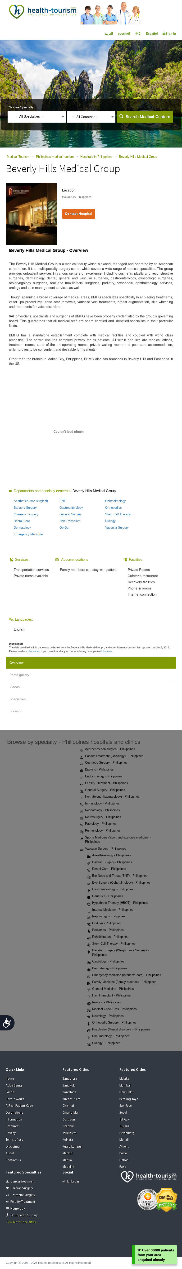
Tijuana (124, 1126)
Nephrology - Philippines (108, 916)
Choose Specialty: (21, 107)
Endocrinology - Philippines (103, 776)
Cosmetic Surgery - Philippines (106, 762)
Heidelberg (127, 1133)
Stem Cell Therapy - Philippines (114, 943)
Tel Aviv (124, 1119)
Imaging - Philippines (106, 1002)
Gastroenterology (71, 507)
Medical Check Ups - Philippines (114, 1009)
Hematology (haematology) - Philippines (112, 796)
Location (15, 711)
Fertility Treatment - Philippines (106, 783)
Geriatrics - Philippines (107, 896)
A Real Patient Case (19, 1105)
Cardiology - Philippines (108, 961)
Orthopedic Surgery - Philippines (114, 1022)
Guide (10, 1092)
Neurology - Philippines (108, 1016)
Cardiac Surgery (21, 1188)
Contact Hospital (78, 213)
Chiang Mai (71, 1112)
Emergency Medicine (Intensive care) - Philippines (126, 975)
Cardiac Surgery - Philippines (112, 862)
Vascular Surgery (117, 527)
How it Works (15, 1099)
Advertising (14, 1085)
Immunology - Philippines (102, 803)
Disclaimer (13, 1146)
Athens (124, 1146)
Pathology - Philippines (101, 823)
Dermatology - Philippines (109, 968)
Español (152, 33)
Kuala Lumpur (72, 1146)
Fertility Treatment (22, 1201)
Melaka (124, 1078)
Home (10, 1078)
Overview (16, 663)
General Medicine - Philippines (113, 989)
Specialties (17, 699)
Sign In (170, 33)
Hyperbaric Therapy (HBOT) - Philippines (120, 903)
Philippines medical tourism (55, 156)
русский (124, 33)
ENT (62, 501)
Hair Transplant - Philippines (111, 995)
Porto (123, 1153)
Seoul (123, 1112)
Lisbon (124, 1160)
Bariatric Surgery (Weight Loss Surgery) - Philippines (120, 952)
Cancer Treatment (22, 1181)
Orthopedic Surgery (24, 1215)
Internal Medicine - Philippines (112, 909)
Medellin (68, 1166)
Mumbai (125, 1085)
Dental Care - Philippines (109, 869)
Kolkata (68, 1139)
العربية (109, 33)
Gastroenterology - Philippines (112, 889)
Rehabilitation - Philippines (110, 937)
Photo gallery (19, 675)
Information (14, 1119)
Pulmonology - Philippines (103, 830)
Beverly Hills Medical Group (138, 156)
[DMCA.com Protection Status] (166, 1199)
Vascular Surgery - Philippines (105, 848)
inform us (106, 651)
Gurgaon (69, 1119)
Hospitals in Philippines (96, 156)
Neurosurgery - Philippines (103, 817)
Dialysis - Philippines (99, 769)
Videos (14, 687)
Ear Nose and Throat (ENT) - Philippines (119, 875)
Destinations (14, 1112)
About (10, 1153)
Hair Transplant (69, 521)
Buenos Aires (72, 1099)
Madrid (68, 1153)
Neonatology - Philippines (102, 810)
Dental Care (22, 521)
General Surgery (70, 514)
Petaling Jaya (128, 1099)
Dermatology (22, 527)
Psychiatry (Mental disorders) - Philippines (121, 1029)
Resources (13, 1126)
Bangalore (70, 1078)
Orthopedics (113, 507)
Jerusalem (70, 1133)
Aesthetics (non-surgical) (31, 501)
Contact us (13, 1160)
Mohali (124, 1139)
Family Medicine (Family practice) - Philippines (124, 982)
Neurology (17, 1208)
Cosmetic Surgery (26, 514)
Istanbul (68, 1126)
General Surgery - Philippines (105, 790)
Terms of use (14, 1139)
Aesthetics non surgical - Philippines (110, 749)
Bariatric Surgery (25, 507)
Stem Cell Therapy (118, 514)
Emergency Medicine (28, 534)
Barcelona (70, 1092)
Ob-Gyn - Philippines (106, 923)
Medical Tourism (18, 156)
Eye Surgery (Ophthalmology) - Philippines (121, 882)
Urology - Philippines (106, 1043)
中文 (138, 33)
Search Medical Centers (148, 117)
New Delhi (126, 1092)
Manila (67, 1160)
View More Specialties (21, 1222)
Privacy (11, 1133)
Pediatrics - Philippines (108, 930)
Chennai (68, 1105)
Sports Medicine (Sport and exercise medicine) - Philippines (118, 840)
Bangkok (69, 1085)
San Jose (125, 1105)
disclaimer (33, 651)
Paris (123, 1166)
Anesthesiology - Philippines (111, 855)
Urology (110, 521)
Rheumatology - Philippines (111, 1036)
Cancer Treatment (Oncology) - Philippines (114, 756)
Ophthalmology (115, 501)
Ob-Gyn (64, 527)
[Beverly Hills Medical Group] (31, 213)
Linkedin (73, 1181)
